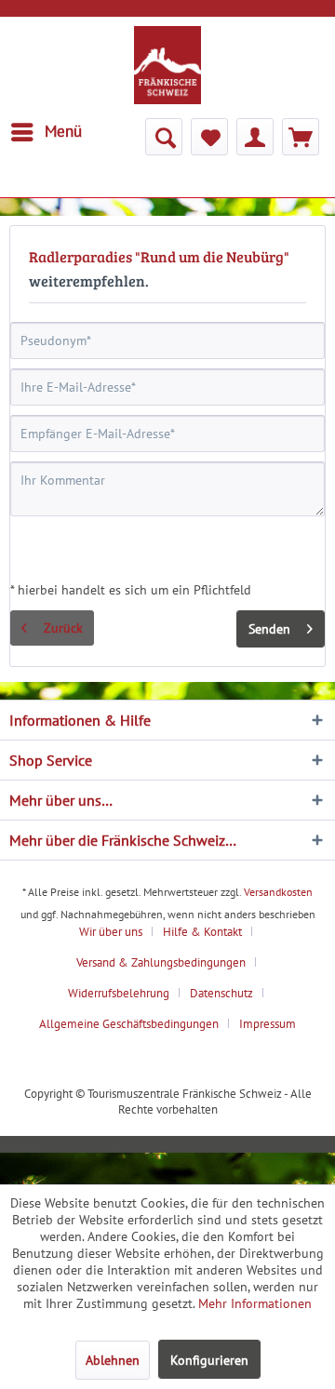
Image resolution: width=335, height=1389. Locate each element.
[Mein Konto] (255, 136)
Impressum (267, 1024)
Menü (63, 131)
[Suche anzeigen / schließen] (163, 136)
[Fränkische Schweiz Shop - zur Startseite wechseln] (167, 65)
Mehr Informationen (255, 1303)
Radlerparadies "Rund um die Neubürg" (159, 256)
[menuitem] (45, 132)
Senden (269, 629)
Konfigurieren (209, 1360)
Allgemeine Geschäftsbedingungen (129, 1024)
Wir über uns (110, 932)
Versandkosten (278, 892)
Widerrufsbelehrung (118, 993)
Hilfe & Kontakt (202, 932)
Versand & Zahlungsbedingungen (161, 962)
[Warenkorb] (300, 136)
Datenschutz (221, 993)
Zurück (63, 628)
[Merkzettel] (209, 136)
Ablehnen (113, 1360)
